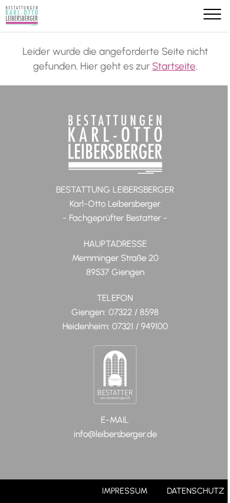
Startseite (174, 66)
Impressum (124, 491)
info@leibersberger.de (115, 434)
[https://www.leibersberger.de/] (22, 16)
